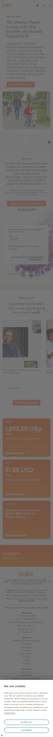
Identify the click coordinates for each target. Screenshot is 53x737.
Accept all (26, 722)
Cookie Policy (9, 713)
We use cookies (14, 686)
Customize (26, 730)
